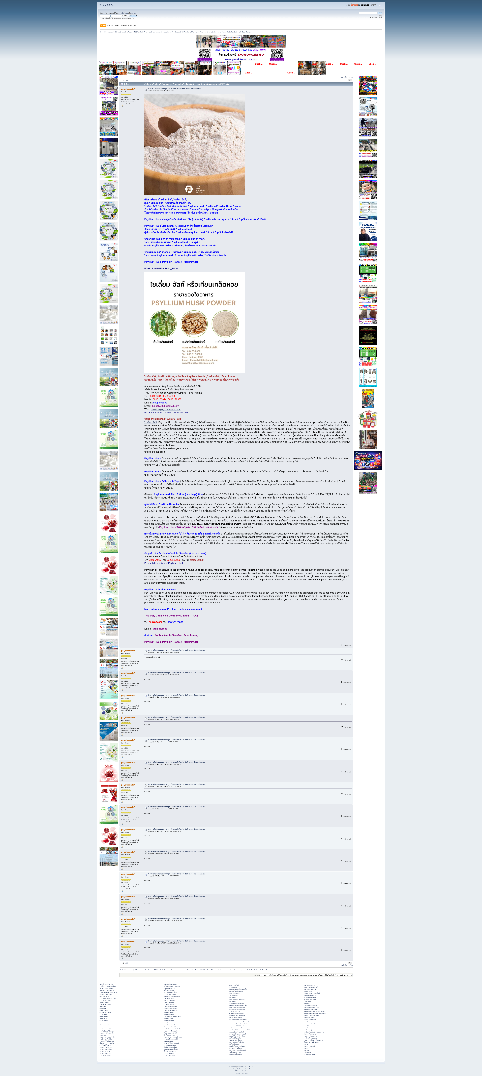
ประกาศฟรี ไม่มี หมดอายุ (107, 1041)
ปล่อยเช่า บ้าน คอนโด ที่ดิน (107, 1037)
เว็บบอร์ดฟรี (307, 1001)
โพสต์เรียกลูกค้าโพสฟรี (235, 1040)
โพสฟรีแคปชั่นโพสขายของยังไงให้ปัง (239, 1030)
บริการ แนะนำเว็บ (105, 1025)
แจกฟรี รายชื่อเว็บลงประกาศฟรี (173, 1016)
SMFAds (237, 1070)
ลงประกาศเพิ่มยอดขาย (310, 1036)
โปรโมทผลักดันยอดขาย (310, 1009)
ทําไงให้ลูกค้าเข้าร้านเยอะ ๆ (172, 986)
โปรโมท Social (168, 1018)
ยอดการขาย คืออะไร (310, 1024)
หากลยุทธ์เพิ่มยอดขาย (170, 984)
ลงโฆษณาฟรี (308, 1052)
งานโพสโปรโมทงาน (170, 994)
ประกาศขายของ (104, 1020)
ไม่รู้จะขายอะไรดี (234, 985)
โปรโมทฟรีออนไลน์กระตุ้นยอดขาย (314, 1032)
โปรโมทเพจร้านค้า (309, 1054)
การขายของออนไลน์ (169, 1053)
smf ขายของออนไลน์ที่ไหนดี (237, 1015)
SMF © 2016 (240, 1066)
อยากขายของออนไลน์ (170, 1045)
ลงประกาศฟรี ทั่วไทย (106, 1049)
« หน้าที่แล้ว (344, 77)
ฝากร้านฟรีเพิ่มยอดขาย (310, 1038)
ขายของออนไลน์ (168, 1041)
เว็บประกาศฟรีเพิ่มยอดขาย (311, 1042)
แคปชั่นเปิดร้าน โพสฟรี (235, 1048)
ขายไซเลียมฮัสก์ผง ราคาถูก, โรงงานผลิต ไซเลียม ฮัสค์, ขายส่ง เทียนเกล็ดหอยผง (175, 89)
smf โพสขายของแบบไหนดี (236, 1028)
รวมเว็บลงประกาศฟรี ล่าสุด (108, 998)
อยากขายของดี (233, 987)
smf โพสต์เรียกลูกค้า (235, 1038)
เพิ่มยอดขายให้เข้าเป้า (310, 999)
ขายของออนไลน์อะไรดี (310, 995)
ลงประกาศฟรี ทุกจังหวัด (106, 1033)
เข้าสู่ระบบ (124, 13)
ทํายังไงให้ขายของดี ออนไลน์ (108, 986)
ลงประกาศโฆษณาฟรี (106, 1051)
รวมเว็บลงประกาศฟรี (106, 1055)
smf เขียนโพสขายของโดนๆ (237, 1046)
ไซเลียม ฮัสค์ (150, 422)
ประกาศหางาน (104, 1023)
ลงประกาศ (103, 1027)
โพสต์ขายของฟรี (104, 1002)
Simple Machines (250, 1066)
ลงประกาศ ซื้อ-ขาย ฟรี (170, 1006)
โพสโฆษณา (103, 1018)
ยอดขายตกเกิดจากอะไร (310, 1017)
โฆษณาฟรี (103, 1006)
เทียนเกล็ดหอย (151, 199)
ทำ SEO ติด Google (105, 1012)
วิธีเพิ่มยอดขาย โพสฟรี (235, 1052)
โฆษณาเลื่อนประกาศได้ (171, 1039)
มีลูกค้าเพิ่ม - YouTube (310, 1005)
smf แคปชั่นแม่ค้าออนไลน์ (236, 1032)
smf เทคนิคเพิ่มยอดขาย (235, 1054)
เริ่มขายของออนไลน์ (234, 993)
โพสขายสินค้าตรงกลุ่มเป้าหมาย (173, 1037)
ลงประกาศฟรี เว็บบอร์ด (170, 1031)
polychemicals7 (128, 89)
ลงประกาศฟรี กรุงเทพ (106, 1047)
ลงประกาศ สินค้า (169, 1002)
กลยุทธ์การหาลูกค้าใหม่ (106, 984)
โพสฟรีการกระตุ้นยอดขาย (311, 1028)
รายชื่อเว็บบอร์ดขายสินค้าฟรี (172, 1029)
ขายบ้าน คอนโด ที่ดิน (106, 1039)
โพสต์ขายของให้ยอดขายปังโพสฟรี (239, 1022)
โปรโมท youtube (169, 1020)
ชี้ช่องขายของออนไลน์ (170, 1051)
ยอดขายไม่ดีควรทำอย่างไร (311, 1015)
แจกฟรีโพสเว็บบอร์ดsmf (171, 1025)
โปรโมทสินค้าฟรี (169, 1014)
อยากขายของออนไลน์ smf (236, 1003)
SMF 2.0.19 (232, 1066)
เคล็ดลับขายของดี (169, 990)
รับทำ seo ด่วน (233, 995)
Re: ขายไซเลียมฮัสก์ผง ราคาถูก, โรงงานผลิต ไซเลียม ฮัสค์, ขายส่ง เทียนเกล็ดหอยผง (176, 650)
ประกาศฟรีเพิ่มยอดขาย (310, 1034)
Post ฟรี (306, 1044)
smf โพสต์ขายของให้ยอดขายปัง (238, 1019)
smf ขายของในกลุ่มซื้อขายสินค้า (238, 1024)
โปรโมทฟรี (307, 1003)
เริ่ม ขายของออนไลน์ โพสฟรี (237, 1013)
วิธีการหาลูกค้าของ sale (106, 988)
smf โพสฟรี (232, 997)
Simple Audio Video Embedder (242, 1068)
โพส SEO (306, 1050)
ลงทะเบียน (134, 13)
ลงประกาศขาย (104, 1014)
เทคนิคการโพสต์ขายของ (236, 1017)
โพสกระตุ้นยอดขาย (309, 985)
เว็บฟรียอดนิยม (104, 1016)
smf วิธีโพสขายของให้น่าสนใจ (237, 1050)
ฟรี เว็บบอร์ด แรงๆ (169, 1035)
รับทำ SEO (106, 5)
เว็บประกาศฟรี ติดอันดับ (107, 1043)
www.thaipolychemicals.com (165, 409)
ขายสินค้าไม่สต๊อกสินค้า (236, 991)
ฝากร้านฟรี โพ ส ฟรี (105, 1045)
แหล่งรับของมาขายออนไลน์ (312, 993)
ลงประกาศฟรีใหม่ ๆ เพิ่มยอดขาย (313, 1040)
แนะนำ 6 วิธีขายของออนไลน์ (172, 1043)
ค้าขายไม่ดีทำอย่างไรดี (170, 992)
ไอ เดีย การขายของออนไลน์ (237, 1009)
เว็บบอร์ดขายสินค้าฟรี (170, 1033)
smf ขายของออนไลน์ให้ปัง (236, 1042)
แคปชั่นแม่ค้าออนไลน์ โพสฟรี (237, 1034)
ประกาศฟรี (103, 1008)
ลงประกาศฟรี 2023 (105, 1053)
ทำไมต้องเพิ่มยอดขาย (310, 1019)
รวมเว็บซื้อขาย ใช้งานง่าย (107, 1031)
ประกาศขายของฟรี (309, 1046)
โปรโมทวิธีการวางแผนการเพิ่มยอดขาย (315, 1013)
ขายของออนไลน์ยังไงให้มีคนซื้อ (238, 989)
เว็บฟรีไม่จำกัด (104, 1010)
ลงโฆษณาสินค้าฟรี (105, 1004)
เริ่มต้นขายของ (308, 991)
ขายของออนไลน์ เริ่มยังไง (171, 1049)
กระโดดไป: (257, 975)
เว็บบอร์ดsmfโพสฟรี (170, 1027)
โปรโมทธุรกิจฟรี (168, 1012)
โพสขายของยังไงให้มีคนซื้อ (236, 1026)
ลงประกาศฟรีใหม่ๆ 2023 (171, 1010)
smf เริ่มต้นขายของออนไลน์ (237, 1007)
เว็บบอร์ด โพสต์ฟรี (169, 1004)
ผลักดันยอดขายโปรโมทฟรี (311, 1007)
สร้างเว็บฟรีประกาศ (169, 1055)
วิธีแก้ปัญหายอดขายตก (310, 989)
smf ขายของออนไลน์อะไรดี (237, 999)
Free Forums (245, 1070)
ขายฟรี (306, 1022)
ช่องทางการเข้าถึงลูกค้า (106, 994)
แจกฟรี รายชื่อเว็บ (169, 1023)
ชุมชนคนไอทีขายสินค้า (170, 1008)
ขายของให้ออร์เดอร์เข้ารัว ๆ (237, 1036)
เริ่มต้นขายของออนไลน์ (170, 1047)
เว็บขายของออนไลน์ (234, 1011)
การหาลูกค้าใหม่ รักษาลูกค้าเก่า (109, 992)
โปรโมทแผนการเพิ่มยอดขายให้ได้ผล (314, 1011)
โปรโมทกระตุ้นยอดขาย (310, 1030)
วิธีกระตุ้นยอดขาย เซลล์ (311, 987)
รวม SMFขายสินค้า (169, 998)
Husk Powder (190, 642)
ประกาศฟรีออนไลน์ (169, 1000)
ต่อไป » (351, 77)
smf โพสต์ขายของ (234, 1044)
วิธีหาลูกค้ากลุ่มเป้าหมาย (107, 990)
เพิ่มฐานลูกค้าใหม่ (105, 996)
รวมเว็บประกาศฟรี (105, 1000)
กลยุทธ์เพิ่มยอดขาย (169, 988)
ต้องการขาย (103, 1035)
